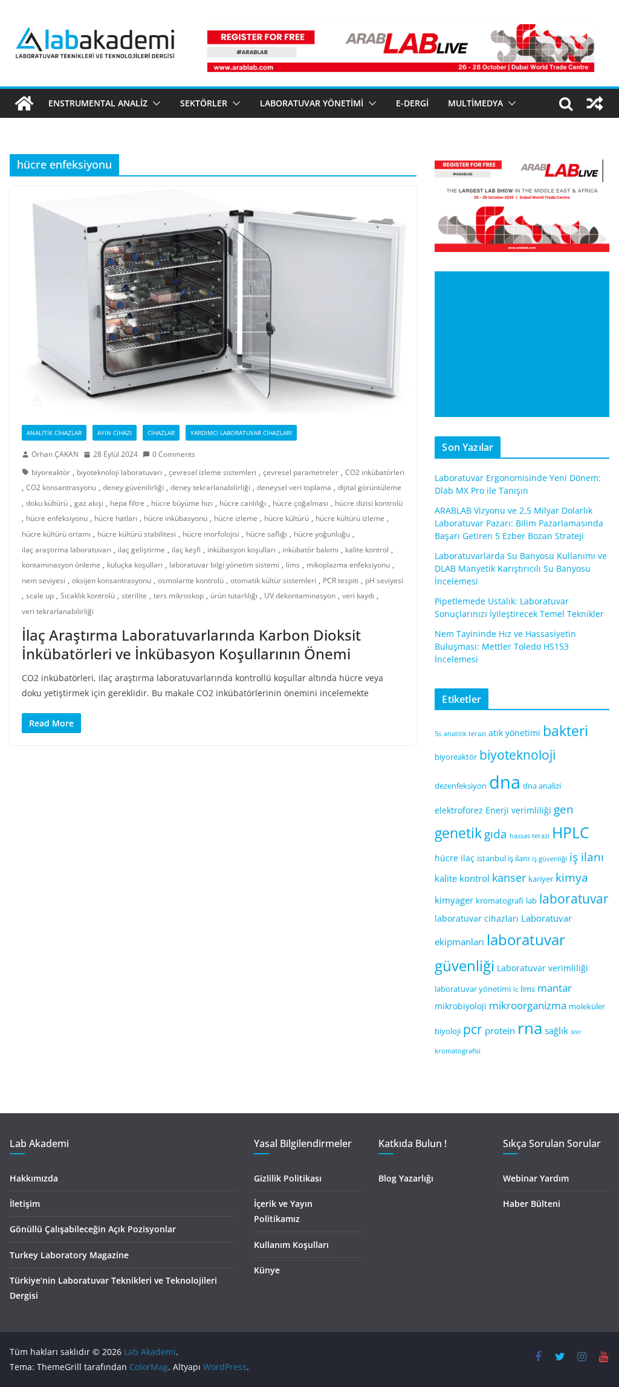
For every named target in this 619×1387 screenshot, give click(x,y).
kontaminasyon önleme (61, 565)
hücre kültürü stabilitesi (136, 534)
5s (438, 733)
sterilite (134, 595)
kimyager (454, 900)
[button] (154, 103)
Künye (267, 1270)
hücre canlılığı (242, 503)
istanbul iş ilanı (503, 858)
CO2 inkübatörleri (374, 472)
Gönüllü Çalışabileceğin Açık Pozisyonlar (93, 1229)
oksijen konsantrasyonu (111, 580)
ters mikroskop (179, 595)
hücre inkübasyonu (175, 518)
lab (531, 901)
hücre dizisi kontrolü (369, 503)
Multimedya (475, 103)
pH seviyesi (384, 580)
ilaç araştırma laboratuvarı (66, 550)
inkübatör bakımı (310, 550)
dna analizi (542, 786)
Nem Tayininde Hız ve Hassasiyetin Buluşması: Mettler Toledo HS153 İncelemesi (505, 646)
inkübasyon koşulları (241, 550)
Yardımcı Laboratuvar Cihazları (241, 432)
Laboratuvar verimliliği (542, 968)
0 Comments (173, 454)
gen (564, 809)
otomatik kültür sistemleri (273, 580)
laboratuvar (574, 898)
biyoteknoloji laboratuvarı (119, 472)
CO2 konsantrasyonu (61, 487)
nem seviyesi (43, 580)
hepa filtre (127, 503)
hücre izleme (236, 518)
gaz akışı (88, 503)
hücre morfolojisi (211, 534)
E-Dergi (412, 103)
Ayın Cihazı (114, 432)
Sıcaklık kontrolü (87, 595)
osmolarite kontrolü (191, 580)
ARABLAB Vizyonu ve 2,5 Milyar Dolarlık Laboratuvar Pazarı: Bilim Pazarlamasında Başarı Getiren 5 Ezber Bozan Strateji (519, 523)
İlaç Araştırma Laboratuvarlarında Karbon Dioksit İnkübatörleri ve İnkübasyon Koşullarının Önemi (191, 644)
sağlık (556, 1030)
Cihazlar (161, 432)
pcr (472, 1029)
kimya (572, 877)
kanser (509, 877)
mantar (554, 988)
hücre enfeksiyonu (57, 518)
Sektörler (203, 103)
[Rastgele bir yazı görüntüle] (594, 103)
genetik (458, 832)
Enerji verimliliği (518, 810)
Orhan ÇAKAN (55, 454)
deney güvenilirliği (133, 487)
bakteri (565, 731)
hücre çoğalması (300, 503)
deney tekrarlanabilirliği (210, 487)
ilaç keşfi (186, 550)
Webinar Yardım (536, 1178)
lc (515, 989)
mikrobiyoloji (461, 1006)
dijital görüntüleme (369, 487)
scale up (40, 595)
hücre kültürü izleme (350, 518)
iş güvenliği (549, 859)
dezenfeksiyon (461, 786)
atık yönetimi (514, 733)
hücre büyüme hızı (182, 503)
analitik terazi (465, 733)
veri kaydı (358, 595)
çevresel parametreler (301, 472)
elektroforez (459, 810)
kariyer (540, 879)
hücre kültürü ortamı (56, 534)
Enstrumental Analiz (97, 103)
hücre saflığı (266, 534)
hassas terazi (529, 836)
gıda (495, 834)
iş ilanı (586, 857)
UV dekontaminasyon (299, 595)
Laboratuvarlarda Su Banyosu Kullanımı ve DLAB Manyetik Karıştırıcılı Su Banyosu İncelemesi (521, 568)
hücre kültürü (286, 518)
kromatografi (499, 901)
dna (504, 782)
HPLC (570, 832)
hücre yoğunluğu (322, 534)
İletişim (25, 1203)
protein (500, 1030)
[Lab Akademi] (24, 103)
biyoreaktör (50, 472)
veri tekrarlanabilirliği (58, 611)
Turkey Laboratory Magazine (69, 1255)
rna (529, 1028)
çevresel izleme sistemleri (212, 472)
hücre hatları (115, 518)
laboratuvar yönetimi (473, 989)
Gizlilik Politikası (288, 1178)
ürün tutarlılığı (234, 595)
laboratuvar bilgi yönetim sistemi (224, 565)
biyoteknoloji (517, 754)
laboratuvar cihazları (477, 918)
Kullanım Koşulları (291, 1244)
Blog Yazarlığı (405, 1178)
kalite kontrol (367, 550)
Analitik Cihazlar (54, 432)
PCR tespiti (340, 580)
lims (293, 565)
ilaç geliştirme (141, 550)
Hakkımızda (34, 1178)
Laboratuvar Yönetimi (311, 103)
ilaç (468, 858)
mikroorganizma (527, 1005)
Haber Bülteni (531, 1203)
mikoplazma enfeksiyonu (348, 565)
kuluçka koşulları (135, 565)
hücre (446, 858)
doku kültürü (47, 503)
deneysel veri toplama (294, 487)
